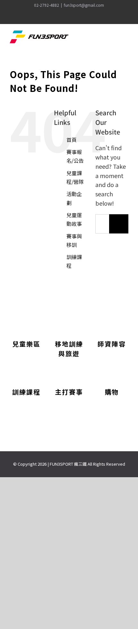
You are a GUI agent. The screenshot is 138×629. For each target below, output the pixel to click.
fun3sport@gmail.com (84, 5)
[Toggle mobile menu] (125, 37)
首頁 (71, 139)
